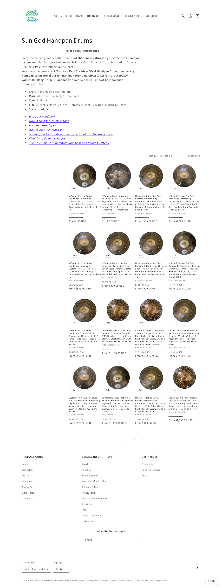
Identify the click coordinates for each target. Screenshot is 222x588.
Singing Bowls (29, 487)
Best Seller (27, 469)
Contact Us (27, 498)
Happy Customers (151, 469)
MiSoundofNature (35, 580)
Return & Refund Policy (94, 481)
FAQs (84, 509)
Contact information (144, 580)
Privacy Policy (89, 492)
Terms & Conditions (92, 515)
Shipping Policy (90, 487)
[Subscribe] (136, 540)
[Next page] (143, 439)
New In (25, 475)
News (144, 475)
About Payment (90, 475)
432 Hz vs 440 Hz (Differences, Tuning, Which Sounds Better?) (69, 143)
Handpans (27, 481)
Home (25, 464)
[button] (93, 15)
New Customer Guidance (95, 498)
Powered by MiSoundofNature (56, 580)
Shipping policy (125, 580)
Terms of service (109, 580)
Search (85, 464)
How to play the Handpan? (46, 129)
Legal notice (161, 580)
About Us (86, 469)
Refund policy (78, 580)
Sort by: (153, 155)
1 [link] (125, 439)
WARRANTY (87, 521)
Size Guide (87, 504)
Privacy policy (93, 580)
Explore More (28, 492)
